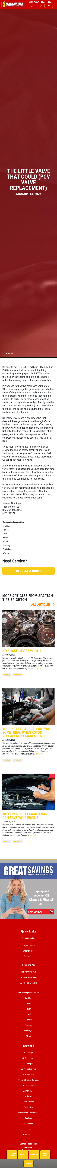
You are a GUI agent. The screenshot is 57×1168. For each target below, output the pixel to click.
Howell (6, 537)
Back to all (9, 354)
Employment (29, 956)
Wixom (6, 553)
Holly (5, 534)
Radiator (28, 1118)
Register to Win (28, 965)
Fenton (6, 530)
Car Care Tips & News (28, 977)
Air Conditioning (28, 1058)
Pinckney (6, 545)
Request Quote (28, 945)
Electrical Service (28, 1085)
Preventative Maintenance (28, 1112)
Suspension (28, 1123)
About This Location (28, 983)
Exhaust (28, 1096)
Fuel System (28, 1107)
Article (7, 675)
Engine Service (28, 1091)
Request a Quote (28, 571)
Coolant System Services (28, 1080)
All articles (41, 604)
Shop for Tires (28, 951)
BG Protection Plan (28, 1069)
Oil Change (28, 1052)
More (38, 668)
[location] (40, 6)
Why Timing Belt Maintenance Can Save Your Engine (26, 816)
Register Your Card (28, 972)
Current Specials (28, 938)
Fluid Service (28, 1102)
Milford (6, 541)
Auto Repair (28, 1063)
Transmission (28, 1134)
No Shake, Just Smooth (21, 651)
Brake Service (28, 1074)
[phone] (32, 6)
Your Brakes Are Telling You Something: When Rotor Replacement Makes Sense (26, 732)
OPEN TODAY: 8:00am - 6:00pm (40, 2)
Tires (28, 1129)
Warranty (17, 675)
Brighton (6, 526)
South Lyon (7, 549)
